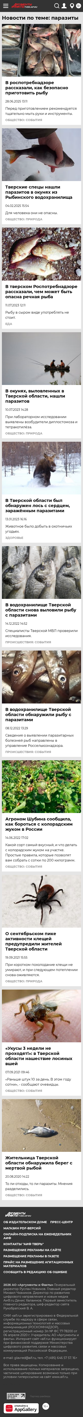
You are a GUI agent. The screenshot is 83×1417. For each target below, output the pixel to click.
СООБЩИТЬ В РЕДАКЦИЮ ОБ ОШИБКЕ (35, 1272)
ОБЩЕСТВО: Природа (23, 219)
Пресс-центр (61, 1222)
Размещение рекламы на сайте (32, 1250)
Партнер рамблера (40, 1396)
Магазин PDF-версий (22, 1228)
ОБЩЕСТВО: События (23, 119)
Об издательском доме (25, 1222)
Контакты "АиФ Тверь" (23, 1244)
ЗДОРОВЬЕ (14, 537)
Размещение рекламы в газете (31, 1256)
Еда (8, 323)
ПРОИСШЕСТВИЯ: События (28, 642)
